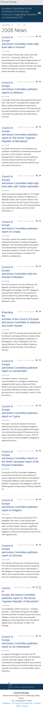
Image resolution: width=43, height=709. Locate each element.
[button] (21, 2)
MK (39, 587)
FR (40, 36)
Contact (25, 706)
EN (37, 36)
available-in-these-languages (25, 36)
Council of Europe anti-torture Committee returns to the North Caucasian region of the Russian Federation (20, 458)
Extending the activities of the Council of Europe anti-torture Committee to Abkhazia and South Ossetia (21, 319)
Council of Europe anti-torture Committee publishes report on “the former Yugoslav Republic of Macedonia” (20, 134)
